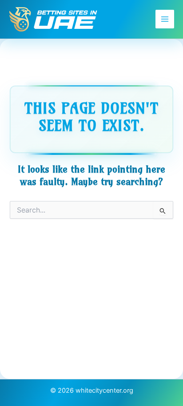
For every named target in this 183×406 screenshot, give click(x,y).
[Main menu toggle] (164, 19)
